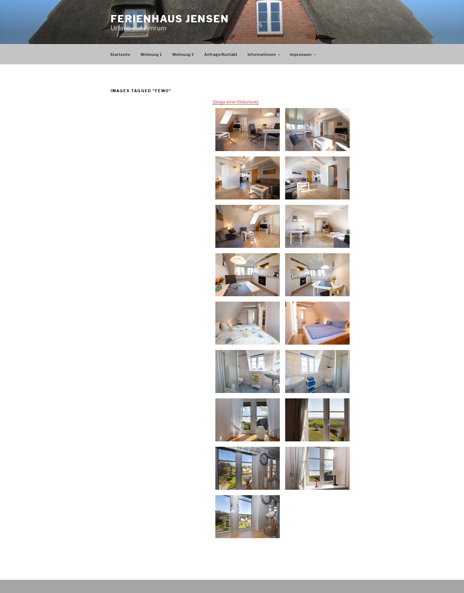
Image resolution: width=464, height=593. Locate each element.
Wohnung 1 (151, 54)
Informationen (262, 54)
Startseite (120, 54)
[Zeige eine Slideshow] (236, 102)
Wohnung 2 (183, 54)
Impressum (300, 54)
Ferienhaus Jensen (170, 19)
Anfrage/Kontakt (220, 54)
